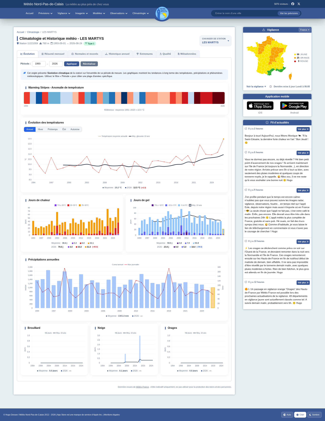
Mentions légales (112, 415)
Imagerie (80, 13)
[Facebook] (292, 4)
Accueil (29, 13)
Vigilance (62, 13)
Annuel (29, 129)
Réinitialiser (89, 64)
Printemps (53, 129)
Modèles (97, 13)
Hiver (40, 129)
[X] (298, 4)
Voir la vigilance (254, 86)
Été (64, 129)
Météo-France (142, 387)
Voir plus (302, 129)
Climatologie (139, 13)
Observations (117, 13)
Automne (75, 129)
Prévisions (43, 13)
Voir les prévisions (289, 13)
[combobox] (256, 13)
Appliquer (72, 64)
